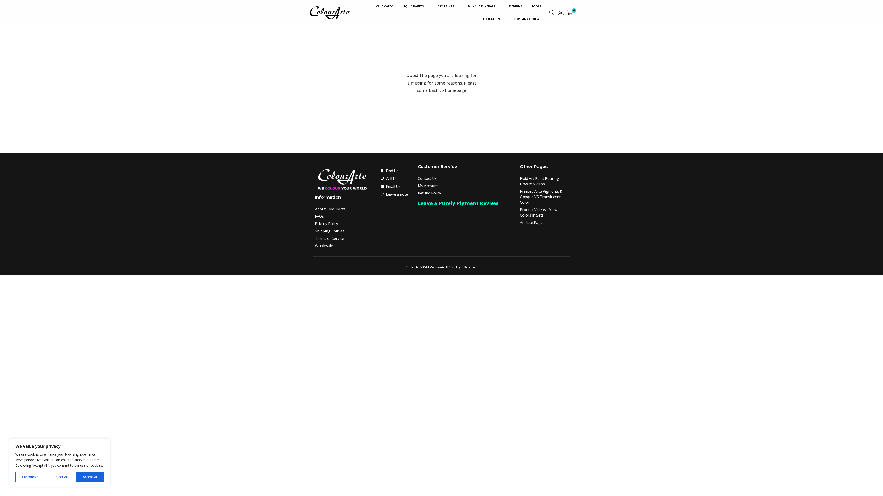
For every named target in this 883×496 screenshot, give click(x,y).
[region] (59, 463)
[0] (570, 12)
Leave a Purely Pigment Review (458, 203)
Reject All (61, 477)
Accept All (90, 477)
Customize (30, 477)
